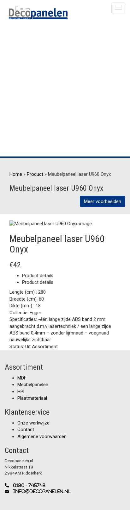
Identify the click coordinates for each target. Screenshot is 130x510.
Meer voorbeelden (102, 201)
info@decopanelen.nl (40, 491)
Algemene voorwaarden (42, 436)
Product (35, 174)
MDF (22, 378)
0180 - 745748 (27, 485)
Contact (25, 429)
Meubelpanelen (32, 384)
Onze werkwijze (33, 423)
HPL (21, 391)
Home (15, 174)
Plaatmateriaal (32, 398)
